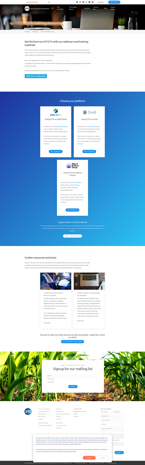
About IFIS (58, 409)
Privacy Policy (58, 444)
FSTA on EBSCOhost (61, 127)
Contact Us (101, 2)
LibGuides (40, 419)
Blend (115, 463)
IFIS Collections (42, 414)
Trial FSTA (114, 2)
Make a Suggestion (72, 236)
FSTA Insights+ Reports (73, 8)
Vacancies (58, 417)
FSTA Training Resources (47, 32)
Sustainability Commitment (45, 426)
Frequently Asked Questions (63, 414)
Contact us (59, 419)
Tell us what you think (72, 342)
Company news (60, 412)
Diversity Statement (43, 423)
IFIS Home (27, 32)
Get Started (56, 151)
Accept (89, 457)
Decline (103, 457)
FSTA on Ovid (93, 127)
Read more (47, 323)
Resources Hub (42, 417)
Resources (35, 32)
